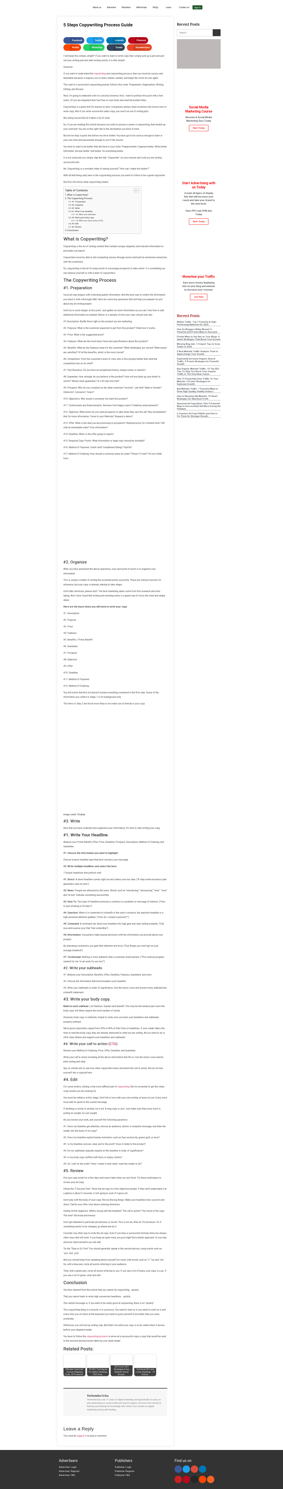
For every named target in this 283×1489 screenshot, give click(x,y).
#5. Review (77, 227)
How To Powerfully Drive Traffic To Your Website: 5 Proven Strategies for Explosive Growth (197, 381)
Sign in (197, 7)
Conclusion (73, 230)
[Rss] (210, 1479)
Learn (168, 7)
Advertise (111, 7)
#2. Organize (77, 205)
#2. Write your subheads (86, 214)
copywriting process (97, 1336)
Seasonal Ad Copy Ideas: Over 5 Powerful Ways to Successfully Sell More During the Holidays (199, 406)
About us (97, 7)
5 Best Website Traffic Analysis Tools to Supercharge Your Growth (197, 352)
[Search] (217, 32)
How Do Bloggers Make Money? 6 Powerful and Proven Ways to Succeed (197, 330)
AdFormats (141, 7)
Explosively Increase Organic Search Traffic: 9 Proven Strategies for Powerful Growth (198, 361)
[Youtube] (178, 1479)
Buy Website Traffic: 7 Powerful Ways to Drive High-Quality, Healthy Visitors (197, 390)
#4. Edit (75, 224)
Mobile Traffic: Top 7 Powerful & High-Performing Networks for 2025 (197, 323)
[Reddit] (202, 1479)
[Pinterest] (186, 1479)
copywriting (100, 73)
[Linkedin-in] (202, 1469)
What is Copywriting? (77, 195)
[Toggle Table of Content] (135, 190)
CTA (113, 1044)
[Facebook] (178, 1469)
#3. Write (76, 208)
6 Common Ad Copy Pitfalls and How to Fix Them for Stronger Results (197, 414)
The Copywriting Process (79, 198)
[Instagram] (194, 1479)
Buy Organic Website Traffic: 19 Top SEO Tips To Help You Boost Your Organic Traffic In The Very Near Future (198, 371)
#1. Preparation (79, 202)
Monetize (126, 7)
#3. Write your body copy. (83, 217)
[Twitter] (186, 1469)
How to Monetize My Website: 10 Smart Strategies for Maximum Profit (197, 397)
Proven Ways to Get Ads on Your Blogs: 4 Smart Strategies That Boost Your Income (199, 338)
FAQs (155, 7)
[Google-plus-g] (194, 1469)
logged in (82, 1436)
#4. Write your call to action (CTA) (89, 221)
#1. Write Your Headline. (82, 211)
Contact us (184, 7)
